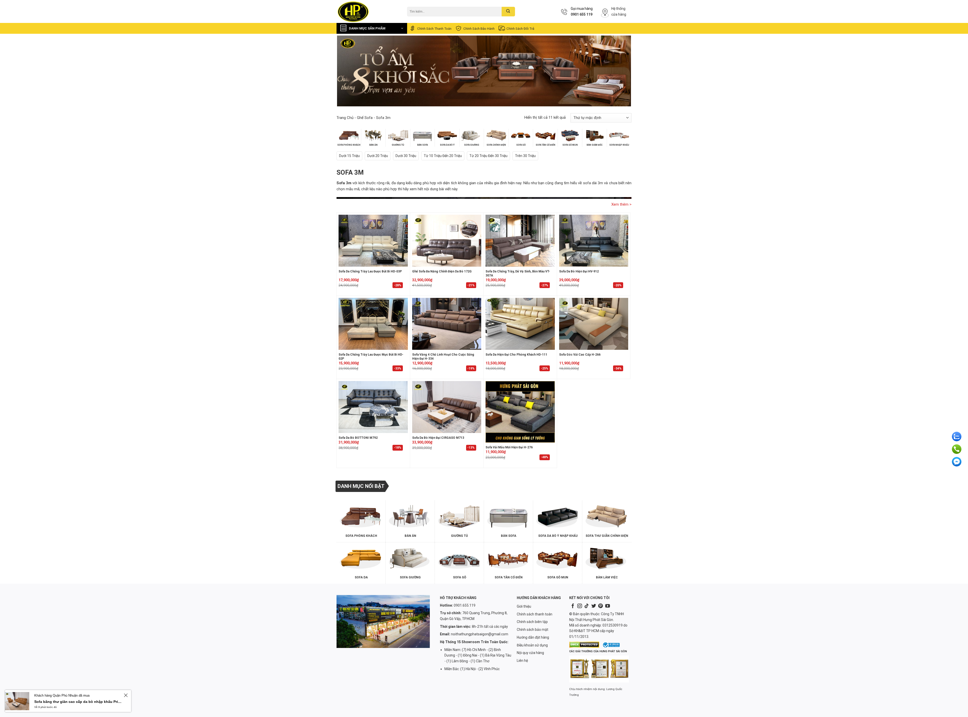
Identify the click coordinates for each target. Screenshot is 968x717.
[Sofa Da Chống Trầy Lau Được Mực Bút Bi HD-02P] (373, 324)
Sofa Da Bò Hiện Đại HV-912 (579, 271)
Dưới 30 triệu (406, 156)
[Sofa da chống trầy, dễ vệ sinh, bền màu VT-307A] (520, 241)
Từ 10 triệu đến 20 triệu (443, 156)
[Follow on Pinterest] (600, 606)
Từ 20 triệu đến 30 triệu (488, 156)
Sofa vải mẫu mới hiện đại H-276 (509, 447)
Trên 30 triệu (525, 156)
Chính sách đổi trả (520, 28)
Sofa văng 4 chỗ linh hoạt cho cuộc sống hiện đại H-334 (443, 356)
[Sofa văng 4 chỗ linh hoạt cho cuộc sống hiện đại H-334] (446, 324)
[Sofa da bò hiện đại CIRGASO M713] (446, 407)
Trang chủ (345, 117)
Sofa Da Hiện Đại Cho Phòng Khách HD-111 (516, 354)
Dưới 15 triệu (349, 156)
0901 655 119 (581, 14)
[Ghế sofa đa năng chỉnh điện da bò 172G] (446, 241)
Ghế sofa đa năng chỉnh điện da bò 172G (442, 271)
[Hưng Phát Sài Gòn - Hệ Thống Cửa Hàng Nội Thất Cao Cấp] (368, 11)
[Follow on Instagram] (579, 606)
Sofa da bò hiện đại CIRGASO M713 (438, 438)
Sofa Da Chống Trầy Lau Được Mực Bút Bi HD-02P (371, 356)
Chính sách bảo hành (479, 28)
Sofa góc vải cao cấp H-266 (579, 354)
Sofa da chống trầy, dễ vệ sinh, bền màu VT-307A (518, 273)
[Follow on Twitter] (593, 606)
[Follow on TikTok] (586, 606)
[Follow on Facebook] (572, 606)
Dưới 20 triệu (377, 156)
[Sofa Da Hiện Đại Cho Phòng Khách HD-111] (520, 324)
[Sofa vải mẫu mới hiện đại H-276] (520, 412)
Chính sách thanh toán (434, 28)
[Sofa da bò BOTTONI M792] (373, 407)
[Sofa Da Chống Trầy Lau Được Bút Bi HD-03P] (373, 241)
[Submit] (508, 11)
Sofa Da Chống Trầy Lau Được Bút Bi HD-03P (370, 271)
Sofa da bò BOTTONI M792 (358, 438)
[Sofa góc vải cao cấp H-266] (593, 324)
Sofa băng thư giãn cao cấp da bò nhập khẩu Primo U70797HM (78, 702)
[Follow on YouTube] (607, 606)
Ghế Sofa (365, 117)
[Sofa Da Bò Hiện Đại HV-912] (593, 241)
